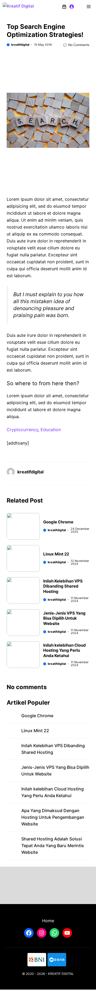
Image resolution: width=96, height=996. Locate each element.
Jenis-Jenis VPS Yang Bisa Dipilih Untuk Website (64, 618)
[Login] (72, 6)
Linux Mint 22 (56, 554)
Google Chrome (58, 521)
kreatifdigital (20, 45)
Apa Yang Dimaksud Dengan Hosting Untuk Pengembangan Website (52, 817)
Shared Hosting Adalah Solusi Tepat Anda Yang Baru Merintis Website (52, 845)
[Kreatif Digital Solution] (23, 6)
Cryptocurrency (22, 429)
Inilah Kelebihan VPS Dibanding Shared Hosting (63, 586)
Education (51, 429)
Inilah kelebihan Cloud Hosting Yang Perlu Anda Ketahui (64, 650)
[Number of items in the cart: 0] (64, 6)
